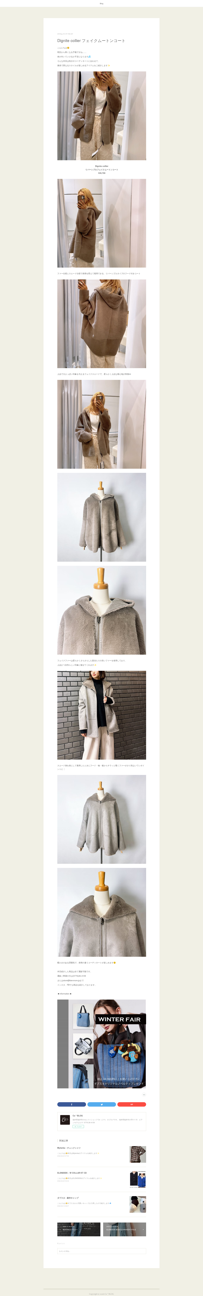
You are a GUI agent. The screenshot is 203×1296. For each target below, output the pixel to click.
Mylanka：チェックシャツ (69, 1147)
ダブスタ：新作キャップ (68, 1197)
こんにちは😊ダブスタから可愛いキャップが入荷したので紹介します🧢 (84, 1203)
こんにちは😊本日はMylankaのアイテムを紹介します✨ (78, 1153)
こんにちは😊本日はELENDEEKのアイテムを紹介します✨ (79, 1178)
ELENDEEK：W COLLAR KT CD (72, 1172)
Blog (101, 3)
